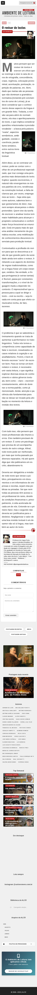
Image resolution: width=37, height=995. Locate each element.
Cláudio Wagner (7, 716)
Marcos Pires (23, 747)
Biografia (28, 653)
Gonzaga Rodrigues (9, 733)
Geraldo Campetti (8, 730)
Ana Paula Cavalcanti (9, 710)
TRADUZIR (31, 22)
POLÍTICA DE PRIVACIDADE (18, 944)
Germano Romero (22, 730)
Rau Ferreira (6, 759)
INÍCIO (29, 629)
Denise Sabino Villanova (10, 722)
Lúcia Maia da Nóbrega (9, 747)
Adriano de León (7, 707)
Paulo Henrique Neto (27, 756)
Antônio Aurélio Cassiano (11, 713)
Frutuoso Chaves (25, 727)
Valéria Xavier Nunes (9, 762)
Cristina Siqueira (8, 719)
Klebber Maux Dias (8, 742)
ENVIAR (4, 22)
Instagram (28, 647)
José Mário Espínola (9, 739)
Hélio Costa (22, 733)
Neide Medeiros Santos (10, 756)
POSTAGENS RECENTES (14, 629)
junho (7, 933)
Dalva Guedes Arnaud (23, 719)
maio (6, 937)
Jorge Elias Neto (20, 736)
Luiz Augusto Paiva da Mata (11, 744)
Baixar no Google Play (18, 971)
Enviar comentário (11, 615)
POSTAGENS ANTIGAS (18, 634)
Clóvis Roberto (20, 716)
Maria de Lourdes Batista (10, 750)
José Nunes (22, 739)
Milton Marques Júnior (10, 753)
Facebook (28, 650)
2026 (4, 924)
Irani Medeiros (7, 736)
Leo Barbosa (7, 31)
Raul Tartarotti (18, 759)
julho (7, 930)
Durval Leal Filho (26, 722)
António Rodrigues (25, 710)
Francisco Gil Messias (9, 727)
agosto (7, 927)
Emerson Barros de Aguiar (11, 724)
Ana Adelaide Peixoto (22, 707)
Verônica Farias (23, 762)
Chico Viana (25, 713)
